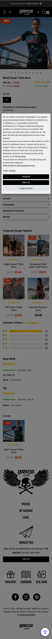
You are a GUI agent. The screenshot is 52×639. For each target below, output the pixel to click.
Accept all (26, 176)
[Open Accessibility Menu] (45, 632)
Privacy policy (20, 156)
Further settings (9, 171)
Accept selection (26, 188)
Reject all (26, 182)
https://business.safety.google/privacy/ (19, 165)
